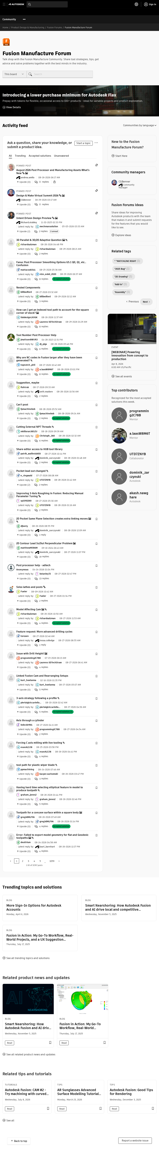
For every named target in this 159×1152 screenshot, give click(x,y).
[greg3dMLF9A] (11, 814)
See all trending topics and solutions (28, 958)
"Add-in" (118, 284)
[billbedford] (11, 289)
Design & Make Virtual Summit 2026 (37, 195)
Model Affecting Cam (28, 609)
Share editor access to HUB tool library (39, 449)
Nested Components (28, 287)
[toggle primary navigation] (6, 4)
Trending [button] (20, 156)
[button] (96, 240)
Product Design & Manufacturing (27, 27)
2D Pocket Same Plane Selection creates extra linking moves (52, 518)
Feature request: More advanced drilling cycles (44, 631)
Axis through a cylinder (30, 720)
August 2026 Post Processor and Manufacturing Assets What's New (52, 171)
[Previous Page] (10, 860)
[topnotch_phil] (11, 359)
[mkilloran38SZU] (11, 429)
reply (42, 534)
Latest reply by (25, 226)
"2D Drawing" (121, 276)
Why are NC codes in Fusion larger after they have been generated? (49, 359)
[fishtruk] (11, 385)
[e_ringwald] (11, 473)
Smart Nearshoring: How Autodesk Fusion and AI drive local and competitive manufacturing (118, 907)
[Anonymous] (11, 567)
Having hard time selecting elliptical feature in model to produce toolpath (49, 789)
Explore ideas (123, 235)
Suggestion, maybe (27, 382)
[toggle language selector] (136, 4)
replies (43, 231)
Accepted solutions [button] (40, 156)
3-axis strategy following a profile (36, 698)
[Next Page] (58, 860)
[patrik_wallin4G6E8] (11, 451)
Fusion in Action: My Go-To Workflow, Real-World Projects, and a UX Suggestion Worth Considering (39, 937)
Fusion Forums (54, 27)
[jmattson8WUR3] (11, 337)
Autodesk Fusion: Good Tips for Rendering (131, 1092)
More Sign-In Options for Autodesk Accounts (33, 907)
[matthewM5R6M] (11, 545)
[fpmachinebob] (11, 406)
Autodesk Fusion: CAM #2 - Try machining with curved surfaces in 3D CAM (25, 1094)
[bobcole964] (11, 722)
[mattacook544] (11, 264)
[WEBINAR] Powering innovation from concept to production (129, 355)
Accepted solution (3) (62, 711)
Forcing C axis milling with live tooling (39, 743)
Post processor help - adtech (33, 565)
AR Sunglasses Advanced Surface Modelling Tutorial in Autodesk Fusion (78, 1094)
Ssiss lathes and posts (29, 587)
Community (9, 19)
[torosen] (11, 633)
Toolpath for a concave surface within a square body (47, 812)
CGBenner (124, 181)
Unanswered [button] (61, 156)
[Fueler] (11, 589)
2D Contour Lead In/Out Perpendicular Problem (44, 543)
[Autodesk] (17, 4)
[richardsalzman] (11, 242)
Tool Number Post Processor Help (36, 335)
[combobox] (47, 4)
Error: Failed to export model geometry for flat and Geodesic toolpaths (52, 836)
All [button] (10, 156)
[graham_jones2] (11, 789)
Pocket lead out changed (31, 471)
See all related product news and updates (30, 1054)
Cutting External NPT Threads (33, 427)
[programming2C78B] (11, 655)
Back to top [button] (20, 1141)
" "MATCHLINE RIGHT (125, 261)
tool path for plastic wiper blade (35, 765)
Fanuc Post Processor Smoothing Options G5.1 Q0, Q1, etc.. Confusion (51, 263)
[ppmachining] (11, 767)
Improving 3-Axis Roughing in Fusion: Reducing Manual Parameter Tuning (49, 495)
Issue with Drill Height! (30, 653)
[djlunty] (11, 520)
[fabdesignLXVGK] (11, 312)
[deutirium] (11, 837)
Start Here (121, 156)
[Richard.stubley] (11, 215)
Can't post (22, 404)
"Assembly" (120, 292)
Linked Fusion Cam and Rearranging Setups (42, 676)
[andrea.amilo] (11, 167)
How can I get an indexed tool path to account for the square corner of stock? (52, 311)
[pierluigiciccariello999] (11, 700)
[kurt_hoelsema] (11, 678)
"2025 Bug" (120, 268)
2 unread (54, 231)
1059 (52, 861)
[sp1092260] (11, 495)
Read (9, 1042)
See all (10, 1120)
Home (5, 27)
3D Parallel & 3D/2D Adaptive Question (39, 240)
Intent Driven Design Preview (33, 218)
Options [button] (96, 142)
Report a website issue (135, 1140)
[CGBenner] (11, 192)
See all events (123, 376)
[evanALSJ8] (11, 745)
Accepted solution (61, 279)
